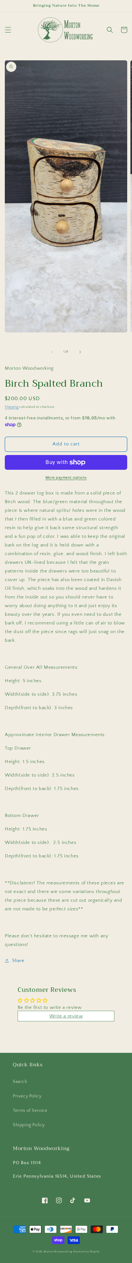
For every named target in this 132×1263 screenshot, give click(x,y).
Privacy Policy (27, 1096)
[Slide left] (52, 352)
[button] (8, 30)
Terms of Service (30, 1110)
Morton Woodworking (58, 1251)
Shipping (12, 407)
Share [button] (18, 960)
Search (20, 1081)
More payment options (66, 478)
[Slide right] (80, 352)
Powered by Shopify (86, 1251)
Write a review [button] (66, 1016)
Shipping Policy (29, 1125)
